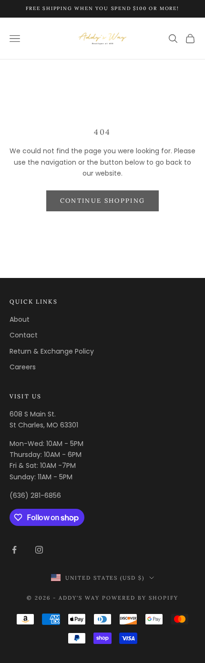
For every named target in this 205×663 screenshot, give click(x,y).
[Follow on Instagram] (39, 549)
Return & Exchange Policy (52, 351)
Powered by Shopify (140, 597)
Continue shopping (102, 201)
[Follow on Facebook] (14, 549)
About (20, 319)
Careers (23, 367)
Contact (24, 335)
